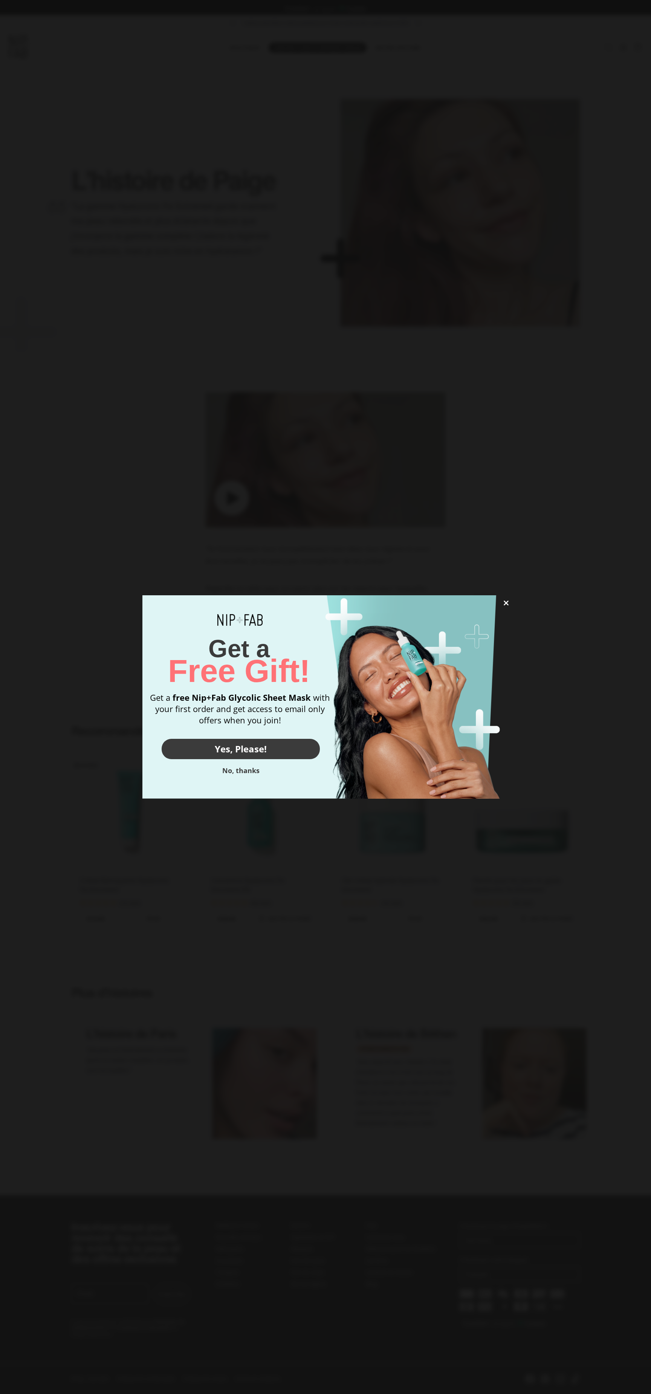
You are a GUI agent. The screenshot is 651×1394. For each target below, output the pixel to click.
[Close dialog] (506, 603)
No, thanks (241, 770)
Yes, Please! (241, 749)
